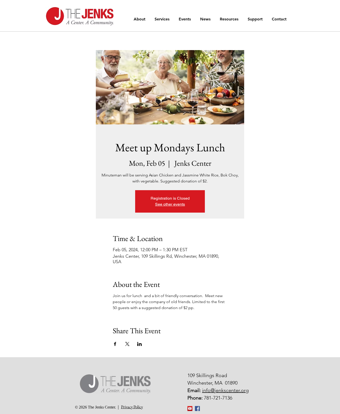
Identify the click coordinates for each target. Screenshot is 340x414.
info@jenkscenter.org (225, 390)
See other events (170, 204)
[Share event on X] (127, 344)
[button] (140, 19)
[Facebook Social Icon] (197, 408)
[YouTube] (189, 408)
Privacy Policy (132, 407)
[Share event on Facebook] (115, 344)
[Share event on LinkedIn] (139, 344)
